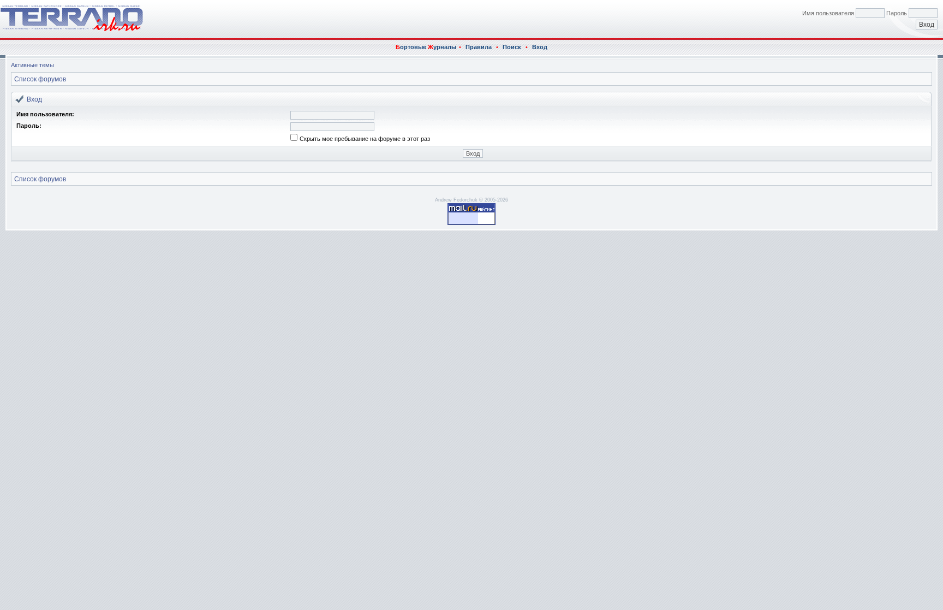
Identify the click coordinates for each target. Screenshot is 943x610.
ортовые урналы (426, 47)
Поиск (512, 47)
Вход (539, 47)
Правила (478, 47)
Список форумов (40, 79)
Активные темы (32, 65)
